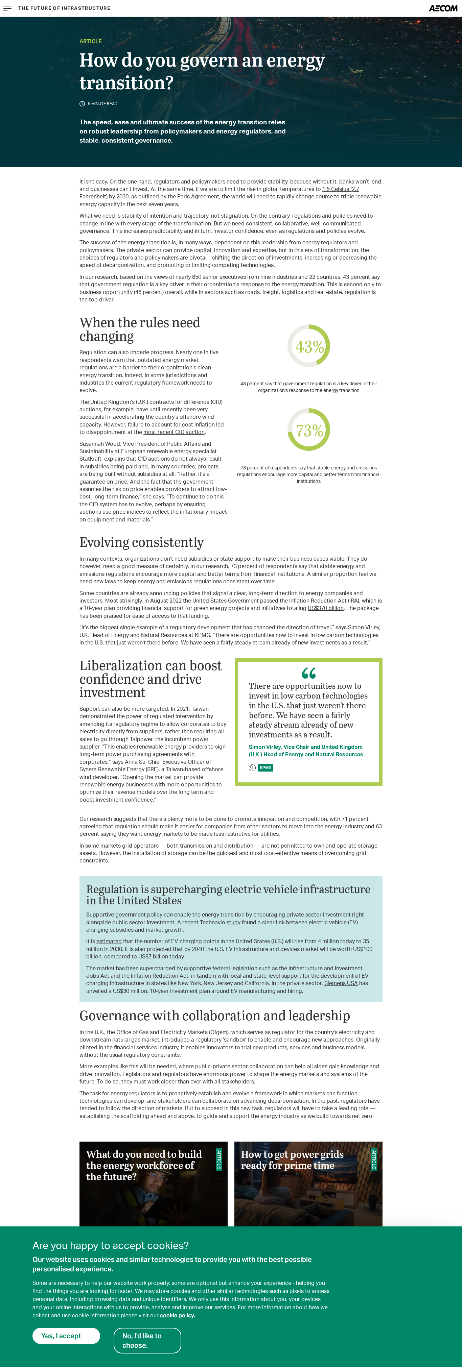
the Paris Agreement (193, 196)
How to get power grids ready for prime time (308, 1186)
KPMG (266, 768)
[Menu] (7, 8)
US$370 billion (326, 608)
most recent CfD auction (174, 432)
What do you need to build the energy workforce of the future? (153, 1186)
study (233, 922)
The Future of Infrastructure (64, 8)
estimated (109, 941)
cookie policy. (177, 1315)
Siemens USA (341, 983)
